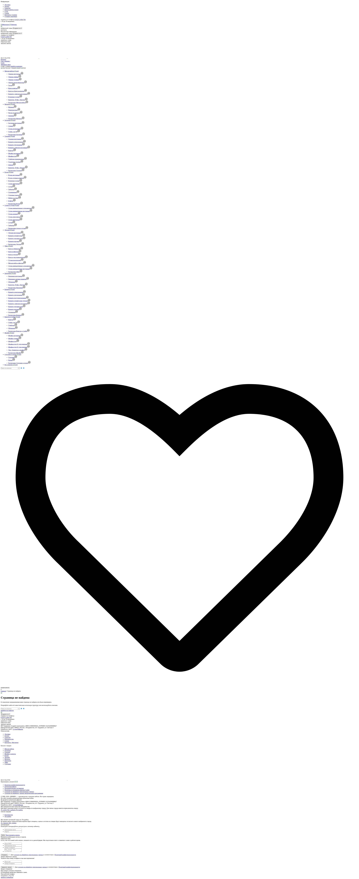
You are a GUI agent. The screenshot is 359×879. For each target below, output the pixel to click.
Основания (11, 312)
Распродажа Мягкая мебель (17, 102)
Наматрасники (13, 110)
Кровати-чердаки (13, 241)
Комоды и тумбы (10, 317)
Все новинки (8, 365)
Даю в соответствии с (43, 855)
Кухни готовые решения (16, 178)
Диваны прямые (13, 77)
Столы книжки (13, 214)
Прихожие (7, 273)
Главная (3, 691)
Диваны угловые (13, 79)
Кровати (7, 289)
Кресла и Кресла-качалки (16, 91)
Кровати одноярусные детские (18, 301)
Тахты (10, 85)
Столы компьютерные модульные (19, 211)
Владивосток (8, 815)
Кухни (6, 172)
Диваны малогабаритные (16, 82)
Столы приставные (14, 217)
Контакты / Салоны (10, 15)
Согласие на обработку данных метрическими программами (23, 793)
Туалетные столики (14, 162)
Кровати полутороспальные (17, 298)
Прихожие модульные (15, 276)
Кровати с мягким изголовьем (17, 94)
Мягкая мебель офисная (15, 263)
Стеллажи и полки (10, 354)
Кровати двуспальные (15, 145)
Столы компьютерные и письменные (20, 208)
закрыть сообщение (7, 877)
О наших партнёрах (10, 16)
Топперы (11, 116)
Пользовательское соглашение (14, 788)
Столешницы (12, 192)
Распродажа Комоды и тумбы (17, 331)
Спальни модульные (14, 139)
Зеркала (10, 165)
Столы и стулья (9, 205)
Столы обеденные (14, 184)
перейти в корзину (16, 66)
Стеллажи (11, 357)
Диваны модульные (14, 74)
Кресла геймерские (14, 249)
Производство (9, 739)
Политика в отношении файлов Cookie (16, 790)
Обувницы (11, 282)
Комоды (10, 150)
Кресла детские (13, 254)
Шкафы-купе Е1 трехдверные (17, 347)
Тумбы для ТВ (12, 131)
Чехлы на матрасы (14, 113)
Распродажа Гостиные (15, 134)
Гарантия (7, 8)
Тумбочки (11, 325)
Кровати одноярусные (15, 236)
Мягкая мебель (9, 71)
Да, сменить (4, 823)
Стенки (10, 126)
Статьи (6, 13)
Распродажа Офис (14, 272)
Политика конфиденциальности (14, 785)
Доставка (7, 5)
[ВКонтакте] (5, 24)
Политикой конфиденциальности (65, 855)
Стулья (10, 186)
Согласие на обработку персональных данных (19, 791)
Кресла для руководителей (16, 257)
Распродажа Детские (14, 244)
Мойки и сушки (13, 198)
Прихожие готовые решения (17, 279)
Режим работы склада (11, 10)
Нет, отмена (12, 823)
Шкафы (7, 333)
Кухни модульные (14, 175)
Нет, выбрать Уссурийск (15, 810)
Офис (6, 246)
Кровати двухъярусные (15, 238)
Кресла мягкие (13, 88)
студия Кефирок (18, 729)
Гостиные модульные (15, 123)
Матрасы (7, 104)
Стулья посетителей (14, 260)
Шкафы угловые (13, 338)
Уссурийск (7, 816)
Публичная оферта (10, 786)
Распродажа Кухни (14, 203)
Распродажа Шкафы (14, 353)
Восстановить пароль (13, 835)
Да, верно (4, 810)
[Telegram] (13, 24)
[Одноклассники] (18, 24)
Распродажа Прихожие (15, 288)
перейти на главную (7, 710)
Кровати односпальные (15, 142)
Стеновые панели (14, 195)
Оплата (6, 6)
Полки (10, 360)
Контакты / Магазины (11, 742)
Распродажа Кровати (15, 315)
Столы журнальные (14, 129)
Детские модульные (14, 233)
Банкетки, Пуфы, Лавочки (16, 100)
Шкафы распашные (14, 153)
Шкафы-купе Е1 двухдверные (17, 344)
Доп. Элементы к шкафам (16, 350)
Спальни (7, 136)
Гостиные (7, 120)
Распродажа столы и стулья (17, 228)
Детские (7, 230)
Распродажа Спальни (15, 170)
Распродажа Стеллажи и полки (18, 363)
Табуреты (11, 189)
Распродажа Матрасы (15, 118)
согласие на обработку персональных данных (28, 855)
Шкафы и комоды (10, 754)
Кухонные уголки (14, 97)
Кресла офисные (13, 251)
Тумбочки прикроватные (16, 159)
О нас (6, 11)
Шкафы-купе (12, 156)
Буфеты (10, 201)
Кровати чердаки (13, 309)
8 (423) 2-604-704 (20, 19)
